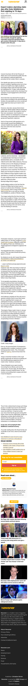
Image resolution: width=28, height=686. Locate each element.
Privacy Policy (5, 632)
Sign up (14, 465)
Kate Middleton (5, 36)
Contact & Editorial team (9, 640)
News (3, 650)
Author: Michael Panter (6, 15)
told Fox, (9, 351)
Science (3, 658)
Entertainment (5, 653)
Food (2, 661)
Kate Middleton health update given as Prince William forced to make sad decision (14, 451)
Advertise (4, 637)
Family (7, 13)
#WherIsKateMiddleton (17, 259)
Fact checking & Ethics (8, 635)
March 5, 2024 (5, 266)
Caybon (16, 681)
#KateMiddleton (5, 259)
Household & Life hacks (8, 664)
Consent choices (14, 684)
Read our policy (20, 470)
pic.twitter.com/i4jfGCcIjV (8, 260)
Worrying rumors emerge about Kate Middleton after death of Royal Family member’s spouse (13, 445)
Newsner (3, 13)
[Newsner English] (14, 2)
